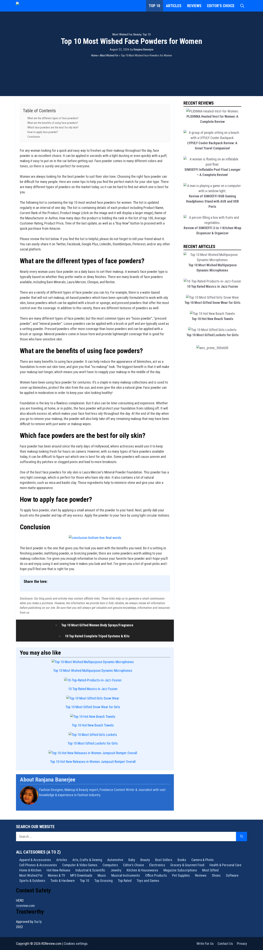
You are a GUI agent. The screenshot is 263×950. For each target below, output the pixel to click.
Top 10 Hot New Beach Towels (93, 725)
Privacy (242, 944)
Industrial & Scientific (90, 870)
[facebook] (169, 805)
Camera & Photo (202, 860)
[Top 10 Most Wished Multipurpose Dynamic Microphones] (93, 661)
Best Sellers (163, 860)
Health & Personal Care (225, 865)
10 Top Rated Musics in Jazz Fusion (92, 689)
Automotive (115, 860)
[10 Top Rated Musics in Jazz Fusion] (92, 680)
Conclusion (33, 136)
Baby (131, 860)
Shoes (216, 875)
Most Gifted (210, 870)
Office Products (156, 875)
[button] (242, 6)
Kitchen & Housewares (142, 870)
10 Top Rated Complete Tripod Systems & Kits (97, 636)
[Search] (241, 836)
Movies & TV (56, 875)
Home (94, 55)
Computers (110, 865)
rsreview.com (25, 906)
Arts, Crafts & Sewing (87, 860)
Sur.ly (38, 922)
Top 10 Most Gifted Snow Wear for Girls (92, 707)
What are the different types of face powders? (53, 118)
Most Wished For (122, 34)
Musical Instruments (125, 875)
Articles (173, 5)
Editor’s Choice (221, 5)
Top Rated (125, 881)
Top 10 (154, 5)
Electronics (157, 865)
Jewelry (116, 870)
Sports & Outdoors (32, 881)
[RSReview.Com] (35, 6)
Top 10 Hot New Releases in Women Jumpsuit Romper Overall (93, 762)
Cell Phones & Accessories (38, 865)
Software (232, 875)
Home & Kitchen (30, 870)
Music (102, 875)
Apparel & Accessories (35, 860)
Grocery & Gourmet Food (187, 865)
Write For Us (205, 944)
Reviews (194, 5)
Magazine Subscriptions (180, 870)
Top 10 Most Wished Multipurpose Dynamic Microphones (92, 671)
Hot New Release (58, 870)
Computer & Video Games (79, 865)
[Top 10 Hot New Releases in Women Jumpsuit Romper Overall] (93, 753)
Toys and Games (148, 881)
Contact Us (225, 944)
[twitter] (168, 805)
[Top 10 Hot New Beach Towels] (92, 716)
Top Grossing (103, 881)
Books (182, 860)
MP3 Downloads (81, 875)
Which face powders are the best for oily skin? (53, 127)
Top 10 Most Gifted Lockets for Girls (93, 743)
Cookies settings (76, 944)
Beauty (137, 34)
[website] (167, 805)
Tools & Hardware (62, 881)
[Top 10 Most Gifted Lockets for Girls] (93, 734)
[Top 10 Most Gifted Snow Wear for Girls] (92, 698)
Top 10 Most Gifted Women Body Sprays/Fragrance (97, 625)
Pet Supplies (181, 875)
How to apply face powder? (42, 132)
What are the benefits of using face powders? (52, 123)
